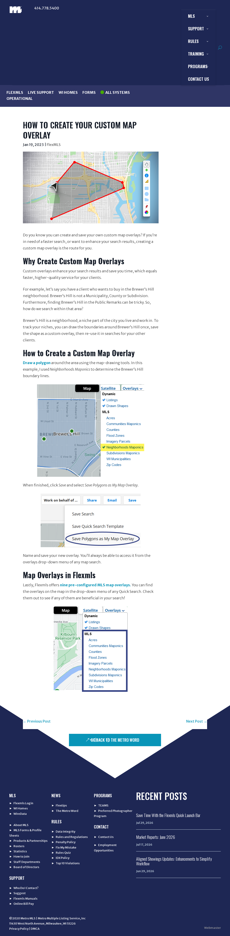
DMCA (35, 929)
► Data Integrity (63, 831)
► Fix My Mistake (63, 847)
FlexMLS (54, 144)
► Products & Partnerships (28, 841)
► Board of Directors (24, 867)
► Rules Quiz (61, 853)
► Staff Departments (24, 862)
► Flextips (59, 805)
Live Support (41, 92)
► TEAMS (101, 805)
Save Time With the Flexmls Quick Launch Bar (168, 815)
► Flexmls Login (21, 803)
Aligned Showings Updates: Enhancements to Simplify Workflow (174, 861)
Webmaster (212, 928)
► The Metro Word (64, 811)
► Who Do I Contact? (23, 888)
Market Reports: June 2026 (155, 837)
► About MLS (19, 825)
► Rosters (16, 846)
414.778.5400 (46, 8)
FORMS (89, 92)
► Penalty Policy (63, 842)
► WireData (18, 814)
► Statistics (18, 851)
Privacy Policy (19, 929)
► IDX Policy (60, 858)
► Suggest (17, 893)
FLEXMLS (15, 92)
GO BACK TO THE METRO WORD (115, 740)
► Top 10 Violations (65, 863)
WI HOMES (68, 92)
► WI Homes (18, 808)
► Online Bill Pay (21, 904)
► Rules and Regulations (69, 837)
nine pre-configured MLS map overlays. (95, 585)
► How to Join (19, 856)
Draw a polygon (37, 363)
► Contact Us (104, 837)
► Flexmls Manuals (23, 898)
